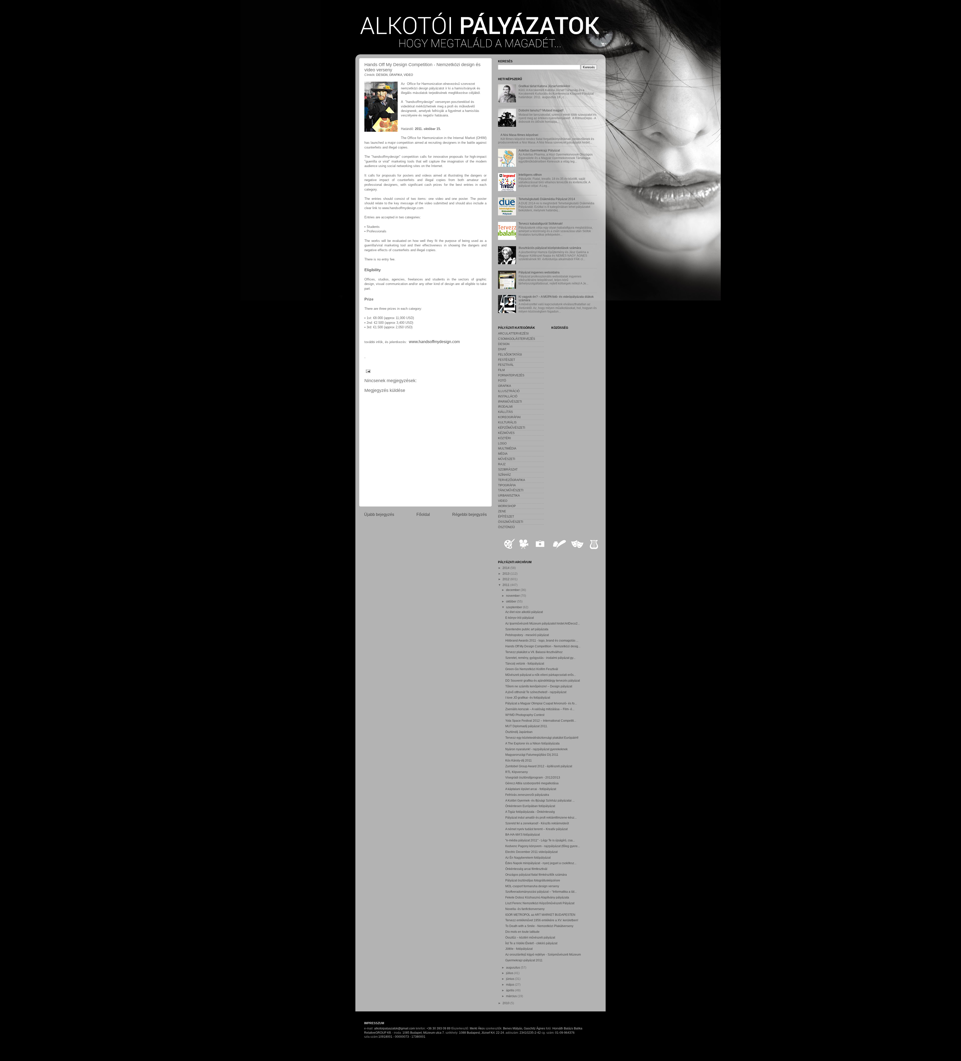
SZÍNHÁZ (504, 474)
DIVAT (502, 349)
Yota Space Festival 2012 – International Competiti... (540, 720)
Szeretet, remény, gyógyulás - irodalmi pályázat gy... (540, 657)
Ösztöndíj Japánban (519, 731)
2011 (506, 584)
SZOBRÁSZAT (508, 469)
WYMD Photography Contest (524, 714)
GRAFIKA (395, 74)
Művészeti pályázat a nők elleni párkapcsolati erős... (540, 674)
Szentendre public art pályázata (526, 629)
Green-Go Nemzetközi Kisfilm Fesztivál (531, 669)
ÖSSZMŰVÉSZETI (510, 521)
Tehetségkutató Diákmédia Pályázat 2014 (547, 199)
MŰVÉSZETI (506, 459)
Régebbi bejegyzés (469, 514)
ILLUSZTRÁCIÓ (509, 391)
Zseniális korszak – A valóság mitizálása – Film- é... (539, 709)
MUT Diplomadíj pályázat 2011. (526, 726)
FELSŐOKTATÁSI (510, 354)
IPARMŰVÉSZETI (510, 401)
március (512, 996)
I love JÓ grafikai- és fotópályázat (527, 697)
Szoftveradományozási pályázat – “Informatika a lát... (541, 891)
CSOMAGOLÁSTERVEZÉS (516, 338)
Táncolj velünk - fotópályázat (524, 663)
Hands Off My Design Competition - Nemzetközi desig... (542, 646)
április (510, 990)
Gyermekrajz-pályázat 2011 (524, 960)
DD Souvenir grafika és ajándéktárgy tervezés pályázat (542, 680)
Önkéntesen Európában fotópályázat (530, 806)
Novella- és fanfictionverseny (525, 909)
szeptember (514, 607)
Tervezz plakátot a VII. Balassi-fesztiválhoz (534, 652)
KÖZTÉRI (504, 438)
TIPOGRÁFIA (507, 485)
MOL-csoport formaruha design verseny (532, 886)
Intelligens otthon (530, 174)
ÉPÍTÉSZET (506, 516)
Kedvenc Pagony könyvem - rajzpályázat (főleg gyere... (542, 846)
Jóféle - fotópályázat (519, 948)
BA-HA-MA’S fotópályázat (522, 834)
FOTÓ (502, 380)
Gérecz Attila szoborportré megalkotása (532, 783)
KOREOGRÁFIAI (509, 417)
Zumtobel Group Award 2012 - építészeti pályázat (538, 766)
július (510, 973)
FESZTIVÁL (506, 364)
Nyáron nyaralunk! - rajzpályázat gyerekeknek (536, 749)
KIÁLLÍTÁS (505, 411)
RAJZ (502, 464)
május (510, 984)
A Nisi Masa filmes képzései (519, 134)
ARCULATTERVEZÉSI (513, 333)
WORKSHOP (507, 506)
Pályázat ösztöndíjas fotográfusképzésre (532, 880)
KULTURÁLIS (507, 422)
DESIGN (382, 74)
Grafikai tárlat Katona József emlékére (544, 86)
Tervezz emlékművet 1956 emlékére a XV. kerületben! (541, 920)
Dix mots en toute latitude (522, 931)
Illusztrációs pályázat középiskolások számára (550, 247)
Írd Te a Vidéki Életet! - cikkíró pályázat (531, 943)
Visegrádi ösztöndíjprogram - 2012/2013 (532, 777)
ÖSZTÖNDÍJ (506, 527)
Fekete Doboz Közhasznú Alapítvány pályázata (537, 897)
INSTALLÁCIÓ (507, 396)
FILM (501, 370)
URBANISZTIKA (509, 495)
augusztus (513, 967)
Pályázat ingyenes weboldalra (539, 272)
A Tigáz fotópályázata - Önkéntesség (530, 811)
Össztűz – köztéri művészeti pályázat (530, 937)
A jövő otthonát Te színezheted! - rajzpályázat (535, 692)
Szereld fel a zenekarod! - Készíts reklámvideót (537, 823)
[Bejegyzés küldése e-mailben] (367, 371)
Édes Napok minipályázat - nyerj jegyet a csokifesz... (540, 863)
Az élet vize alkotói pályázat (524, 612)
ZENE (502, 511)
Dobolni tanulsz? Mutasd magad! (541, 110)
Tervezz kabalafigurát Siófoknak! (541, 223)
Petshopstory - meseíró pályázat (527, 635)
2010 (506, 1003)
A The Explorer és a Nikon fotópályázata (532, 743)
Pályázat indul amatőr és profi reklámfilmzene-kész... (541, 817)
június (510, 978)
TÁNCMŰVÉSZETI (510, 490)
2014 (506, 567)
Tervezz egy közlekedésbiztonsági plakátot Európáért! (541, 737)
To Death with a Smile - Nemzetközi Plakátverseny (539, 926)
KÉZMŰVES (506, 432)
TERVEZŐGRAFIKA (511, 480)
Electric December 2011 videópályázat (531, 851)
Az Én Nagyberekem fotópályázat (528, 857)
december (513, 589)
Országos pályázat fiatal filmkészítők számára (536, 874)
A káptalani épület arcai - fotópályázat (530, 789)
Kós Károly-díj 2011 (518, 760)
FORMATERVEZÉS (511, 375)
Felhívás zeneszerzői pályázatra (527, 794)
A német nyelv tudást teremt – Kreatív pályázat (536, 829)
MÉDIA (503, 453)
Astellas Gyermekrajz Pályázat (539, 150)
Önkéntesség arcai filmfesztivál (526, 868)
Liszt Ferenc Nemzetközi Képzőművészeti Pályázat (539, 903)
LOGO (502, 443)
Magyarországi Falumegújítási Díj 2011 (531, 754)
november (513, 595)
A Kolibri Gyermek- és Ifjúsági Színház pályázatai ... (540, 800)
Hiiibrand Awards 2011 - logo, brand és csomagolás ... (541, 640)
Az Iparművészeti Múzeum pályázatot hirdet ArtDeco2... (542, 623)
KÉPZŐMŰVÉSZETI (511, 427)
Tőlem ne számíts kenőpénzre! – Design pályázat (538, 686)
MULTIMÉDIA (507, 448)
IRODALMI (505, 406)
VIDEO (408, 74)
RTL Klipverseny (516, 772)
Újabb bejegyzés (379, 514)
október (511, 601)
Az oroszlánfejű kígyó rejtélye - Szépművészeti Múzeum (543, 954)
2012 (506, 579)
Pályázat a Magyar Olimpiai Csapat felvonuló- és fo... (541, 703)
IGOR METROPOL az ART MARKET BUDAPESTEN (540, 914)
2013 (506, 573)
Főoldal (423, 514)
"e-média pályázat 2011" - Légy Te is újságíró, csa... (540, 840)
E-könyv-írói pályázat (519, 617)
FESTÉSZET (506, 359)
